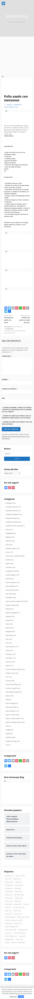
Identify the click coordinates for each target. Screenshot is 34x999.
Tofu (7, 726)
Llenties (8, 620)
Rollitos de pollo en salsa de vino (24, 319)
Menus (8, 628)
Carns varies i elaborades (13, 556)
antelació (7, 331)
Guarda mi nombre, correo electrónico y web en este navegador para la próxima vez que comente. (17, 410)
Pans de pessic (10, 646)
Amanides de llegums (12, 514)
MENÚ (18, 901)
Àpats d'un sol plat (18, 942)
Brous (7, 545)
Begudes (8, 537)
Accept (21, 996)
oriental (17, 904)
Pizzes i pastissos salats (13, 669)
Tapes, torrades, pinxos (13, 722)
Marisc (8, 624)
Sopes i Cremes (11, 715)
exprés (18, 891)
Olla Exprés (9, 635)
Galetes (8, 609)
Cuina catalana (10, 586)
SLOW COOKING (11, 936)
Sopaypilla (17, 16)
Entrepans (9, 597)
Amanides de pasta (12, 518)
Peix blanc (9, 658)
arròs (8, 879)
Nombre (5, 379)
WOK (7, 942)
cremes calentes (11, 582)
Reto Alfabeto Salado (12, 692)
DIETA (16, 331)
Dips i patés (9, 594)
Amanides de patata (12, 522)
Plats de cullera (23, 917)
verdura (19, 939)
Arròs (7, 529)
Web (3, 398)
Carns (6, 107)
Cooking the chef (11, 571)
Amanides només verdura (14, 526)
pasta (8, 911)
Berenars (9, 882)
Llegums (8, 616)
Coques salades (11, 575)
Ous (7, 639)
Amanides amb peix (12, 510)
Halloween (9, 898)
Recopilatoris (22, 930)
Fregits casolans (11, 605)
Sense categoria (11, 703)
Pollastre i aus (13, 107)
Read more (13, 996)
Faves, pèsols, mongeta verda (15, 601)
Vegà (7, 733)
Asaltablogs (9, 533)
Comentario (7, 356)
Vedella (8, 730)
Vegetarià (9, 939)
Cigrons (8, 563)
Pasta (7, 650)
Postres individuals (11, 926)
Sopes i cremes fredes (13, 718)
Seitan (8, 699)
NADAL (20, 331)
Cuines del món (10, 590)
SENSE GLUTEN (19, 933)
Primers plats (10, 930)
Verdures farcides (11, 741)
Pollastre (12, 333)
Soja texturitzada (11, 707)
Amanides (9, 503)
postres (18, 923)
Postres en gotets (11, 688)
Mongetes (9, 631)
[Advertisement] (17, 55)
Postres (8, 681)
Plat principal (10, 917)
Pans (7, 643)
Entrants (9, 891)
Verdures (9, 737)
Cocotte (8, 885)
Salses (8, 696)
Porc (7, 677)
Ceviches (8, 560)
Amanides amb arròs (12, 507)
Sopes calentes (10, 711)
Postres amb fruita (11, 684)
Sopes (22, 936)
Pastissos (9, 654)
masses (8, 901)
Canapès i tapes (11, 548)
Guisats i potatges (11, 613)
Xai (7, 745)
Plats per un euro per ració (14, 920)
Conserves (9, 567)
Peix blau (8, 662)
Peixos (8, 665)
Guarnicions (18, 895)
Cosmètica (9, 579)
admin (9, 105)
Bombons (9, 541)
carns (11, 331)
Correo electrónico (9, 389)
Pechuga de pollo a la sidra (8, 319)
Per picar (18, 914)
